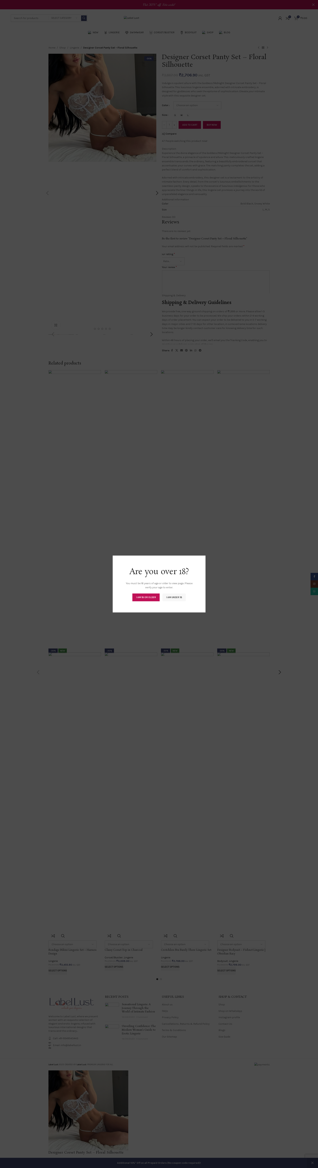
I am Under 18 (174, 597)
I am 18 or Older (146, 597)
